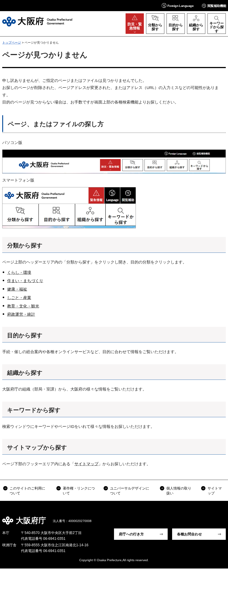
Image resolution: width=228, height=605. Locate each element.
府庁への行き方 (131, 534)
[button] (177, 5)
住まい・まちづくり (25, 281)
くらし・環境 (19, 272)
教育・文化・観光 (23, 306)
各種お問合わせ (189, 534)
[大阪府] (37, 21)
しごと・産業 (19, 297)
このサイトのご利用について (27, 490)
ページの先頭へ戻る (221, 517)
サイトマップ (86, 464)
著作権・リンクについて (79, 490)
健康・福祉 (17, 289)
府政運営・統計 (21, 314)
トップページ (11, 42)
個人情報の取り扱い (178, 490)
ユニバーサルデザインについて (129, 490)
